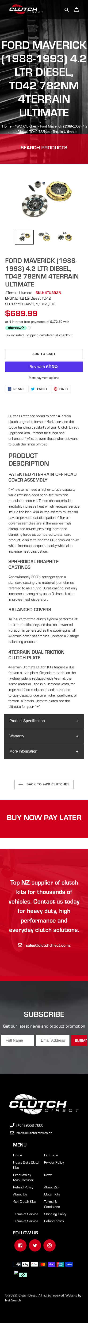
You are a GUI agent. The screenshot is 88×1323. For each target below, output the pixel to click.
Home (6, 126)
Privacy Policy (54, 1162)
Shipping (32, 335)
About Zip (51, 1187)
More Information (23, 751)
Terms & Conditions (52, 1204)
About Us (20, 1194)
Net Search (13, 1300)
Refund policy (54, 1220)
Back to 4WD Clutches (47, 784)
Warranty (16, 736)
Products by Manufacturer (23, 1177)
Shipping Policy (55, 1213)
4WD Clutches (26, 126)
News (48, 1174)
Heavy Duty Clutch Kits (26, 1165)
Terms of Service (25, 1213)
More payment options (44, 378)
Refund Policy (23, 1187)
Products (51, 1155)
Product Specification (27, 721)
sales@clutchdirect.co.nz (48, 945)
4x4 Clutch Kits (24, 1201)
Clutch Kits (52, 1194)
